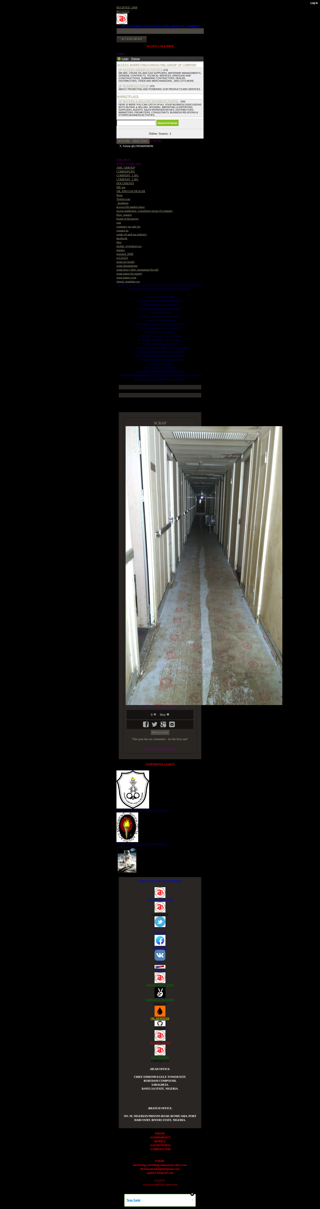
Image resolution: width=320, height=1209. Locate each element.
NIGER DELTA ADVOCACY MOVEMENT (141, 844)
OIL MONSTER (160, 1018)
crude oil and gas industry (131, 234)
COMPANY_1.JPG (127, 175)
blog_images (124, 214)
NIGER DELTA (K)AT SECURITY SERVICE (142, 810)
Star (163, 714)
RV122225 (122, 11)
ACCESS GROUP (160, 1042)
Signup (135, 58)
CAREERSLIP (160, 914)
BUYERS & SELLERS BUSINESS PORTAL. (151, 101)
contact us (122, 230)
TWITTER (160, 932)
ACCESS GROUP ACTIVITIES (142, 69)
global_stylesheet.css (128, 246)
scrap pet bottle (125, 261)
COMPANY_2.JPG (127, 179)
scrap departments (127, 265)
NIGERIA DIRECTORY (160, 985)
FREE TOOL (140, 141)
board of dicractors (127, 218)
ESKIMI (160, 970)
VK (160, 962)
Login (125, 58)
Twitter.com (123, 199)
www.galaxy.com (126, 277)
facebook (121, 238)
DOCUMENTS (125, 183)
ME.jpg (120, 187)
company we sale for (128, 226)
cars (118, 222)
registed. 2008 (124, 254)
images (120, 250)
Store (119, 195)
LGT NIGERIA (160, 1057)
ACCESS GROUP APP (160, 899)
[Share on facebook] (146, 725)
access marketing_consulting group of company (144, 210)
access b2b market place (130, 207)
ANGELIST (160, 1003)
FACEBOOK (160, 947)
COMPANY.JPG (125, 171)
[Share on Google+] (163, 725)
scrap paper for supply (129, 273)
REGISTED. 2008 (126, 7)
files (118, 242)
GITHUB (160, 1028)
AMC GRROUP (125, 167)
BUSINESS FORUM (136, 86)
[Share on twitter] (155, 725)
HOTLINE (124, 141)
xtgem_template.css (128, 281)
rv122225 (122, 257)
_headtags (122, 203)
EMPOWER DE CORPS (160, 999)
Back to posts (160, 732)
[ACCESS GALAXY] (127, 859)
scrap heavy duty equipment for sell (137, 269)
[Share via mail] (172, 725)
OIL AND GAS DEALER (130, 191)
